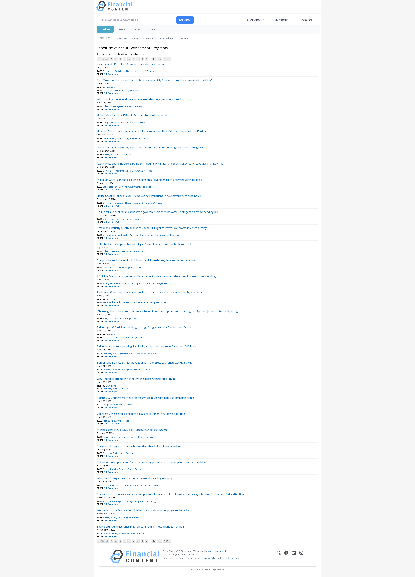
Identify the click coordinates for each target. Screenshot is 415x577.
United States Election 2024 (132, 251)
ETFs (138, 29)
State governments (111, 283)
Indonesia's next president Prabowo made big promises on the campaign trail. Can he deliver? (153, 462)
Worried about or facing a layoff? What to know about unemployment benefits (143, 510)
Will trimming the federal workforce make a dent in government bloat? (139, 99)
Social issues (108, 219)
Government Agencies (142, 170)
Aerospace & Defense (145, 71)
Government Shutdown (113, 203)
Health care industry (144, 437)
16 (159, 59)
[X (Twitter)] (278, 556)
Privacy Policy (209, 557)
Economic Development (132, 283)
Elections (123, 186)
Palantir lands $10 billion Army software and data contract (131, 64)
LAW (108, 87)
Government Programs (123, 90)
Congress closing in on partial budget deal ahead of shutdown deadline (139, 446)
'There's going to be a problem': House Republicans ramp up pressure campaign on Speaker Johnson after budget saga (168, 311)
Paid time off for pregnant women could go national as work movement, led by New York (149, 292)
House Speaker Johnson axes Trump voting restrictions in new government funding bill (149, 196)
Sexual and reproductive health (117, 302)
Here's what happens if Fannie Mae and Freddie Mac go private (134, 115)
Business (138, 106)
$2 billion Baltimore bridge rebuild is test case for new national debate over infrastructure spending (156, 276)
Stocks (123, 29)
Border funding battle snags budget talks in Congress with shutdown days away (144, 362)
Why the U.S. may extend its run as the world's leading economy (134, 478)
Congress (107, 90)
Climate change (123, 267)
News (135, 38)
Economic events (137, 122)
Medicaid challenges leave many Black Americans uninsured (132, 430)
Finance (124, 388)
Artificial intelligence (124, 71)
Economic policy (110, 469)
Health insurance (140, 302)
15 (154, 59)
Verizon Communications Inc (116, 235)
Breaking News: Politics (123, 353)
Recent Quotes (254, 19)
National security (133, 203)
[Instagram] (301, 556)
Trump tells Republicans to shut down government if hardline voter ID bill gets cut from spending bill (157, 212)
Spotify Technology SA (121, 517)
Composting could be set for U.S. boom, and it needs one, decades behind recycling (146, 260)
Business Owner (126, 469)
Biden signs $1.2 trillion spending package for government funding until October (145, 327)
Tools (152, 29)
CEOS (108, 299)
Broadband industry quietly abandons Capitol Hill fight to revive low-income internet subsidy (152, 228)
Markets (105, 29)
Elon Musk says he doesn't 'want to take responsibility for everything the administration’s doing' (154, 80)
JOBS (114, 299)
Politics (106, 106)
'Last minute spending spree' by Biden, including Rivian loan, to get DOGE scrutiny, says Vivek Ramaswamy (160, 163)
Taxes (138, 469)
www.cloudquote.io (217, 551)
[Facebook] (286, 556)
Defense (117, 337)
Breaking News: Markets (122, 106)
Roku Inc (136, 517)
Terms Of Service (229, 557)
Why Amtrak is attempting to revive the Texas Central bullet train (136, 379)
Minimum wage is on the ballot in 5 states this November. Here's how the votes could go (149, 180)
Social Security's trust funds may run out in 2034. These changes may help (141, 526)
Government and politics (139, 186)
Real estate (123, 122)
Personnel (115, 154)
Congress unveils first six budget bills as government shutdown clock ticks (141, 414)
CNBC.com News (111, 74)
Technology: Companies (133, 501)
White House (123, 420)
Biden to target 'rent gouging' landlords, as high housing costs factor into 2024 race (146, 346)
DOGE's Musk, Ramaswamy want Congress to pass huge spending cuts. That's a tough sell (150, 147)
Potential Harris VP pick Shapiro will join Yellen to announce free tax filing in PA (144, 244)
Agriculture (136, 267)
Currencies (148, 38)
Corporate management (156, 283)
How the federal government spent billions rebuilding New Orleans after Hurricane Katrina (151, 131)
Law (137, 90)
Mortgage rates (110, 122)
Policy (105, 318)
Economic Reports (129, 485)
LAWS (113, 87)
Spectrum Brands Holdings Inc (144, 235)
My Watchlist (281, 19)
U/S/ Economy (109, 138)
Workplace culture (157, 302)
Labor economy (110, 186)
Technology (108, 71)
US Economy (122, 138)
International (166, 38)
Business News (109, 437)
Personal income (138, 533)
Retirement (124, 533)
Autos (128, 170)
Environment (108, 267)
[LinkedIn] (293, 556)
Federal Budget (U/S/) (127, 318)
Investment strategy (112, 501)
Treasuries (184, 38)
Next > (167, 59)
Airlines (116, 388)
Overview (122, 38)
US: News (107, 353)
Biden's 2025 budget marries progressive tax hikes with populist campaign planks (146, 397)
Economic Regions (111, 485)
